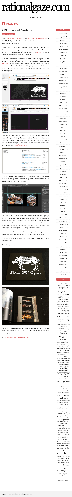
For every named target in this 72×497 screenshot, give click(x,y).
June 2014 (63, 130)
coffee (15, 337)
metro (67, 395)
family (67, 351)
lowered (68, 387)
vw (68, 471)
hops (68, 376)
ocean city (63, 410)
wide (59, 477)
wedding (60, 475)
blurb (8, 337)
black (67, 301)
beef (68, 294)
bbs (61, 294)
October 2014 (63, 118)
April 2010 (63, 249)
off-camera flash (63, 411)
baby (59, 291)
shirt (67, 439)
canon (68, 314)
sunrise (67, 458)
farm (58, 353)
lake (61, 385)
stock (68, 449)
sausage (60, 439)
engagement (60, 348)
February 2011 (63, 236)
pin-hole (66, 420)
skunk (66, 441)
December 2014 (63, 112)
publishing (23, 337)
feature (67, 353)
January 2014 (63, 146)
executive (59, 351)
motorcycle (61, 406)
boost (67, 305)
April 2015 (63, 99)
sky (69, 441)
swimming (59, 460)
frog (69, 358)
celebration (60, 319)
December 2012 (63, 186)
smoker (67, 443)
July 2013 (63, 165)
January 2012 (63, 221)
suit (64, 456)
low (64, 387)
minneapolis (66, 400)
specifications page (21, 145)
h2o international (63, 369)
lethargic (59, 387)
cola (69, 324)
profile (68, 428)
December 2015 (63, 74)
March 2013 (63, 177)
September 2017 (63, 34)
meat (67, 393)
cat (68, 317)
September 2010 (63, 243)
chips (62, 323)
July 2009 (63, 274)
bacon (68, 292)
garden (59, 362)
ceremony (66, 319)
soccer (59, 445)
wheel (67, 475)
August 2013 (63, 162)
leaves (65, 385)
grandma (66, 364)
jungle (61, 383)
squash (68, 447)
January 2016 (63, 71)
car (59, 316)
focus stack (60, 357)
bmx (61, 305)
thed (59, 464)
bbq (5, 337)
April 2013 (63, 174)
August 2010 (63, 246)
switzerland (65, 460)
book (11, 337)
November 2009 (63, 261)
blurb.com (39, 52)
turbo (66, 464)
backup (64, 292)
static (61, 449)
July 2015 (63, 90)
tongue (63, 464)
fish (68, 355)
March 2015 (63, 102)
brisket (60, 308)
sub (69, 454)
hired (60, 376)
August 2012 (63, 199)
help (58, 374)
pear (58, 416)
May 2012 (63, 208)
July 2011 (63, 233)
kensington (66, 383)
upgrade (59, 466)
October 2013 (63, 155)
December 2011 (63, 224)
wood (66, 477)
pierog (68, 418)
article (64, 287)
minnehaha (60, 402)
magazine (62, 391)
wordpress (65, 479)
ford (68, 357)
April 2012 (63, 211)
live (62, 387)
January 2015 (63, 109)
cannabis (61, 313)
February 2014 (63, 143)
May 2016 (63, 62)
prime (58, 428)
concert (67, 330)
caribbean (63, 317)
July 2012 (63, 202)
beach (64, 294)
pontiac (62, 423)
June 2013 (63, 168)
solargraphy (65, 445)
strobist (62, 453)
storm (63, 450)
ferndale (61, 355)
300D (65, 283)
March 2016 (63, 65)
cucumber (62, 333)
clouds (62, 324)
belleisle (60, 299)
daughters (63, 339)
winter (62, 477)
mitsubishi (66, 402)
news (65, 408)
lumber (61, 389)
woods (60, 479)
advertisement (61, 285)
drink (60, 347)
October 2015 (63, 80)
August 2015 (63, 87)
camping (65, 310)
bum (67, 308)
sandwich (65, 438)
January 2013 (63, 183)
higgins (61, 374)
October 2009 (63, 265)
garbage (67, 360)
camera (59, 311)
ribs (62, 438)
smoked (62, 443)
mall (66, 391)
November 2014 (63, 115)
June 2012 (63, 205)
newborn (60, 408)
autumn (66, 289)
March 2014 (63, 140)
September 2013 (63, 158)
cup (66, 333)
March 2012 (63, 215)
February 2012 (63, 218)
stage (58, 449)
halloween (59, 372)
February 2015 (63, 105)
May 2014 (63, 133)
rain (69, 434)
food (65, 357)
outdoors (64, 414)
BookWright (5, 63)
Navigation (37, 18)
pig (63, 420)
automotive (61, 289)
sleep (58, 443)
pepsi (58, 418)
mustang (66, 406)
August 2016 (63, 52)
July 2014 (63, 127)
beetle (63, 297)
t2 (69, 460)
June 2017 (63, 40)
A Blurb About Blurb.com (18, 30)
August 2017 (63, 37)
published (65, 432)
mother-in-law (64, 404)
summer (67, 456)
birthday (63, 301)
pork (65, 423)
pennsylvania (64, 416)
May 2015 (63, 96)
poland (64, 421)
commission (63, 326)
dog (64, 344)
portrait (60, 425)
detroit (66, 342)
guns (63, 368)
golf (68, 362)
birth (59, 301)
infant (63, 381)
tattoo (67, 462)
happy (64, 372)
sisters (62, 441)
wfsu (64, 475)
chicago (59, 321)
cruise (68, 332)
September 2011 (63, 230)
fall (64, 350)
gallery (63, 360)
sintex (58, 441)
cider (65, 323)
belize (67, 297)
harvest (68, 372)
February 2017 (63, 43)
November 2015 (63, 77)
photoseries (63, 418)
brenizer (60, 306)
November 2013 (63, 152)
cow (65, 332)
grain (62, 364)
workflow (60, 480)
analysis (68, 285)
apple (60, 287)
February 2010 (63, 252)
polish (67, 421)
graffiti (59, 364)
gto (60, 368)
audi (67, 287)
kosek (58, 385)
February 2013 (63, 180)
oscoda (59, 414)
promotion (66, 430)
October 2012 (63, 193)
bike (67, 299)
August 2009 (63, 271)
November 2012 (63, 190)
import (67, 379)
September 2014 (63, 121)
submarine (59, 456)
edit (67, 347)
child (67, 321)
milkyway (60, 400)
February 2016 (63, 68)
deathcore (60, 342)
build (64, 308)
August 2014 (63, 124)
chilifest (59, 323)
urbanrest (65, 466)
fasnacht (62, 353)
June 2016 (63, 59)
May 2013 (63, 171)
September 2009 (63, 268)
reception (60, 436)
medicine (61, 395)
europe (66, 348)
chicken (64, 321)
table (28, 337)
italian (68, 381)
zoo (67, 480)
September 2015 (63, 84)
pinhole (59, 421)
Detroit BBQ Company (14, 38)
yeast (64, 480)
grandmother (61, 366)
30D (60, 283)
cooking (59, 332)
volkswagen (62, 471)
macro (65, 389)
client (58, 324)
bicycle (64, 299)
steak (64, 449)
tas (64, 462)
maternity (61, 393)
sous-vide (63, 447)
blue (68, 303)
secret (64, 439)
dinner (58, 345)
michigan (63, 398)
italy (58, 383)
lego (68, 385)
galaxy (58, 360)
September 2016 (63, 49)
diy (19, 337)
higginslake (67, 374)
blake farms (60, 303)
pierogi (60, 420)
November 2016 (63, 46)
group (67, 366)
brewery (66, 307)
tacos (62, 462)
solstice (59, 447)
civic (68, 323)
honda (64, 376)
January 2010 (63, 255)
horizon (60, 379)
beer (59, 296)
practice (67, 426)
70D (63, 283)
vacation (63, 468)
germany (64, 362)
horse (63, 379)
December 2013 (63, 149)
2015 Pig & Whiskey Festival (37, 38)
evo (69, 348)
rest (59, 438)
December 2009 (63, 258)
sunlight (63, 458)
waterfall (65, 473)
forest (58, 358)
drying (63, 347)
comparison (61, 330)
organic (67, 412)
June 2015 (63, 93)
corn (62, 332)
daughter (63, 336)
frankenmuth (64, 358)
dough (68, 345)
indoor (59, 381)
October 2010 (63, 240)
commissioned (63, 328)
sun (59, 458)
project (60, 430)
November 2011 (63, 227)
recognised (66, 436)
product (63, 428)
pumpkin (65, 434)
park (69, 414)
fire (65, 355)
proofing (59, 432)
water (61, 473)
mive (59, 404)
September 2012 (63, 196)
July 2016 (63, 55)
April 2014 (63, 137)
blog (65, 303)
